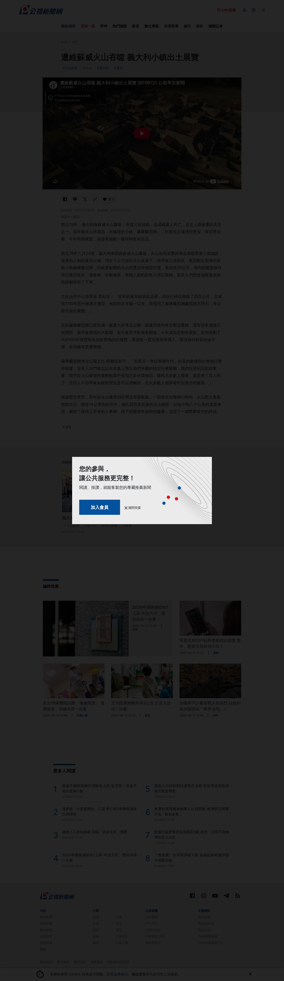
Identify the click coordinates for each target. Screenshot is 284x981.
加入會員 (99, 507)
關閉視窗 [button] (134, 507)
